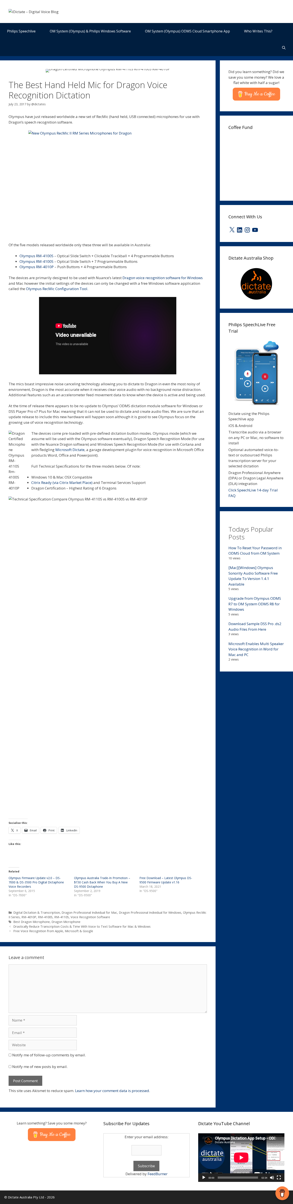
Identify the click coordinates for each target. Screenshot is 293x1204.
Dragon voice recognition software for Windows (162, 277)
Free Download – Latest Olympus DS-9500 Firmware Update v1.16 (165, 880)
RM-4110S (61, 917)
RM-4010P (28, 917)
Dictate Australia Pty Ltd (26, 1197)
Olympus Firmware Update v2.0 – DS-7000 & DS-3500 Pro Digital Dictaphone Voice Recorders (36, 882)
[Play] (204, 1177)
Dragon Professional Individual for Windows (150, 912)
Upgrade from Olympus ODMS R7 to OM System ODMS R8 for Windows (254, 604)
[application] (241, 1157)
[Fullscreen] (279, 1177)
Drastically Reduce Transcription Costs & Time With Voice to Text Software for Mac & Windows (82, 926)
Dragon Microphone (65, 922)
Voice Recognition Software (90, 917)
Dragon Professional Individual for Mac (89, 912)
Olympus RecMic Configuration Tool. (57, 288)
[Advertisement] (260, 164)
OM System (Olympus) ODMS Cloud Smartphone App (187, 31)
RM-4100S (45, 917)
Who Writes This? (258, 31)
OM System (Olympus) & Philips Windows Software (90, 31)
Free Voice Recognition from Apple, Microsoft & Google (53, 931)
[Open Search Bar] (283, 48)
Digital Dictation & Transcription (36, 912)
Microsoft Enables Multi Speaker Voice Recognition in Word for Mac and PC (256, 649)
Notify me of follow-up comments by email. (49, 1055)
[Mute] (272, 1177)
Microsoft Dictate (70, 449)
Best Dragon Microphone (31, 922)
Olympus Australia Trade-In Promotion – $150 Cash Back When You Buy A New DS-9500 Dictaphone (102, 882)
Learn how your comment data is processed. (112, 1090)
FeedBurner (158, 1173)
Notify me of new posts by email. (40, 1066)
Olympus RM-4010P (37, 266)
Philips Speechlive (21, 31)
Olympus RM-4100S (36, 255)
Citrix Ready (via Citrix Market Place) (61, 482)
